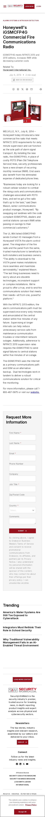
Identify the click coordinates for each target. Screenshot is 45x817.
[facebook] (13, 89)
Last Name (15, 443)
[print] (41, 89)
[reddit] (27, 89)
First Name (15, 433)
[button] (5, 6)
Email (12, 453)
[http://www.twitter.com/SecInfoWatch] (23, 764)
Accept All (22, 812)
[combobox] (22, 510)
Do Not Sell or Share (28, 794)
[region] (22, 806)
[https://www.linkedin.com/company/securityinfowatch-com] (20, 764)
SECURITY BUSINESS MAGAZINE (22, 779)
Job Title (14, 484)
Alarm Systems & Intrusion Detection (21, 20)
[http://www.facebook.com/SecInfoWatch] (17, 764)
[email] (31, 89)
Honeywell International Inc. (17, 70)
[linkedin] (18, 89)
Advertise (15, 794)
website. (34, 392)
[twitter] (22, 89)
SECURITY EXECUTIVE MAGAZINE (22, 776)
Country (13, 505)
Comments (14, 516)
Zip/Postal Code (16, 494)
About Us (6, 794)
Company (13, 474)
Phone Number (16, 463)
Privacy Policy (30, 805)
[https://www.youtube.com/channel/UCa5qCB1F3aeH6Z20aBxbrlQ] (27, 764)
